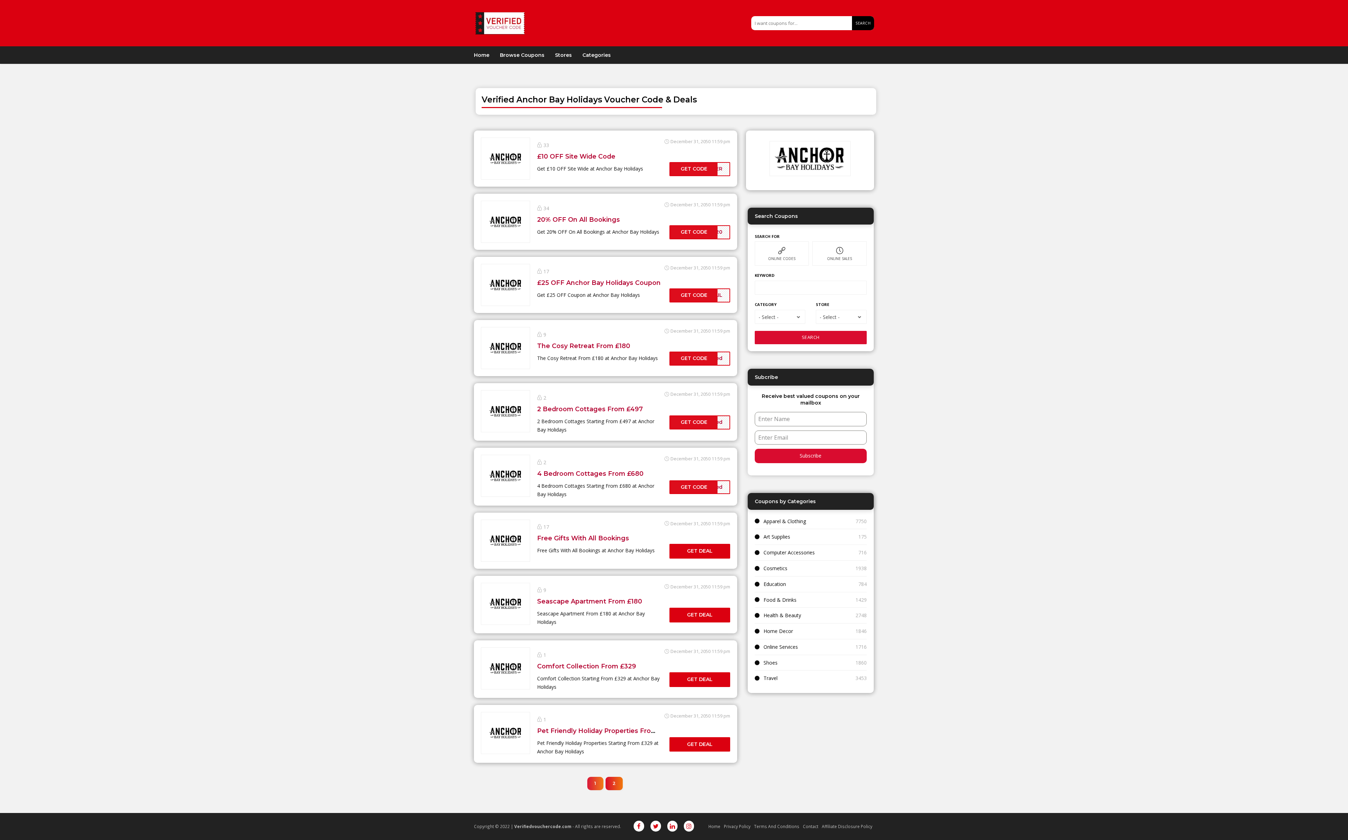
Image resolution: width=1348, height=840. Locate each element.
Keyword (764, 275)
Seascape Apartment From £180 (589, 601)
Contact (810, 826)
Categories (596, 55)
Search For (767, 236)
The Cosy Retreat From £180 (583, 345)
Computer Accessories (789, 552)
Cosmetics (775, 568)
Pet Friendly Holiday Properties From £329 (606, 730)
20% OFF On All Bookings (578, 219)
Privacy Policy (737, 826)
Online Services (781, 647)
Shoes (771, 662)
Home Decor (778, 631)
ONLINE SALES (839, 258)
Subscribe (810, 455)
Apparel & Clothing (785, 521)
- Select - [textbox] (769, 317)
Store (822, 304)
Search (863, 23)
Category (766, 304)
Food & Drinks (780, 599)
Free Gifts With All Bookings (583, 538)
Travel (771, 678)
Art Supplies (777, 536)
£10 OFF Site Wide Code (576, 156)
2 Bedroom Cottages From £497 (590, 409)
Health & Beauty (782, 615)
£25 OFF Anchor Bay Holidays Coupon (599, 282)
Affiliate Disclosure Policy (847, 826)
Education (775, 584)
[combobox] (780, 317)
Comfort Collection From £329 (586, 666)
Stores (563, 55)
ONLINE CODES (781, 258)
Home (481, 55)
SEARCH (811, 337)
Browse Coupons (522, 55)
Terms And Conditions (776, 826)
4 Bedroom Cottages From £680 (590, 473)
